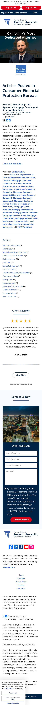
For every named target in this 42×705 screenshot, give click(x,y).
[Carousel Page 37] (26, 364)
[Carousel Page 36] (25, 364)
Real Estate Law (9, 296)
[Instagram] (31, 547)
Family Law (7, 279)
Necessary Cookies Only (13, 698)
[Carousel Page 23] (11, 364)
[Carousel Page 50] (39, 364)
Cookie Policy (10, 619)
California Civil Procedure (14, 255)
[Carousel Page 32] (21, 364)
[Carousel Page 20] (8, 364)
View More (21, 375)
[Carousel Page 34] (23, 364)
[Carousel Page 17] (5, 364)
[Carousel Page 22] (10, 364)
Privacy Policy (21, 582)
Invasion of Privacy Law (13, 286)
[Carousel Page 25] (13, 364)
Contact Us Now (21, 519)
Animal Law (8, 249)
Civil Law (6, 262)
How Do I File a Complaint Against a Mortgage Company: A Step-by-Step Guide (20, 107)
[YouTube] (26, 547)
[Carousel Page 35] (24, 364)
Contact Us (21, 588)
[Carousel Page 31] (19, 364)
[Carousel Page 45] (34, 364)
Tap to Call (11, 7)
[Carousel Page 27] (15, 364)
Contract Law (8, 269)
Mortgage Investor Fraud (14, 215)
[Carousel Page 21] (9, 364)
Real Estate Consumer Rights (16, 221)
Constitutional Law (11, 266)
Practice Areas (21, 13)
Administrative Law (11, 245)
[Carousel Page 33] (22, 364)
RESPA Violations (24, 227)
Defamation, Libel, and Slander (16, 272)
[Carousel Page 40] (29, 364)
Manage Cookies (26, 619)
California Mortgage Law (14, 180)
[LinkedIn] (16, 547)
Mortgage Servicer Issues (26, 218)
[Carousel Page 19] (7, 364)
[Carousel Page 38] (27, 364)
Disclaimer (21, 578)
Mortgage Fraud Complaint (25, 212)
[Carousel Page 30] (18, 364)
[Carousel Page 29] (17, 364)
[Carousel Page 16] (4, 364)
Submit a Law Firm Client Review (21, 384)
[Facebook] (11, 547)
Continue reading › (12, 163)
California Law (18, 172)
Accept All (13, 693)
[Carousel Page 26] (14, 364)
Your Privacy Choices (17, 616)
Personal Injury (9, 293)
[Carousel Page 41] (30, 364)
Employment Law (10, 276)
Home (21, 575)
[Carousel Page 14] (2, 364)
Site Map (21, 585)
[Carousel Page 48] (37, 364)
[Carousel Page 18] (6, 364)
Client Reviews (21, 310)
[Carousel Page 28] (16, 364)
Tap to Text (31, 7)
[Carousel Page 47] (36, 364)
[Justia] (21, 547)
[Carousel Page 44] (33, 364)
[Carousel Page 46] (35, 364)
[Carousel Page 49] (38, 364)
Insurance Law (9, 283)
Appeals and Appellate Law (14, 252)
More (35, 13)
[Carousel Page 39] (28, 364)
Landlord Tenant (10, 289)
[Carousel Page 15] (3, 364)
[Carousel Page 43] (32, 364)
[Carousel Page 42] (31, 364)
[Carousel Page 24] (12, 364)
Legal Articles (7, 13)
